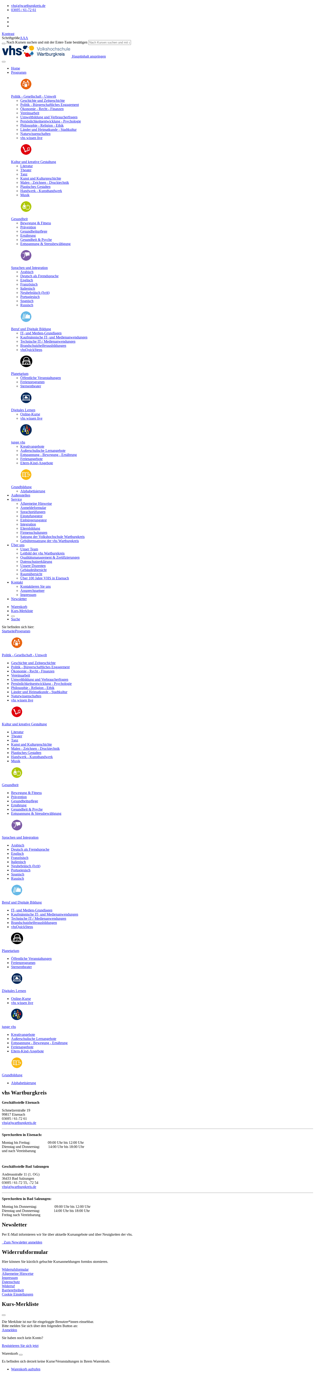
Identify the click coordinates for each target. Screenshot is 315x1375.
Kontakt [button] (17, 582)
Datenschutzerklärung (36, 561)
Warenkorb (19, 607)
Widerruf (8, 1286)
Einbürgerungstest (33, 520)
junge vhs (18, 442)
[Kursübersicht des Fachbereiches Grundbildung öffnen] (26, 479)
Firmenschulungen (33, 532)
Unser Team (29, 549)
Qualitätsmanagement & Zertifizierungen (50, 557)
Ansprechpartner (32, 591)
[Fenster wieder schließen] (4, 1315)
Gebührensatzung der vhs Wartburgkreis (49, 541)
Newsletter (19, 599)
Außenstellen (20, 495)
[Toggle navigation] (4, 61)
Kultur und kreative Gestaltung (33, 162)
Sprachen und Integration (29, 268)
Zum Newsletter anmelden (22, 1242)
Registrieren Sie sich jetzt (20, 1346)
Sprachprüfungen (32, 512)
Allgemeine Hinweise (36, 503)
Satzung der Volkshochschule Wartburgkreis (52, 537)
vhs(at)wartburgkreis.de (19, 1123)
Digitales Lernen (23, 410)
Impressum (28, 595)
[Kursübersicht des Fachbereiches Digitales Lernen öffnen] (26, 402)
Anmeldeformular (33, 508)
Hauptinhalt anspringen (88, 56)
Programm (22, 631)
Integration (28, 524)
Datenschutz (11, 1282)
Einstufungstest (31, 516)
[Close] (21, 1354)
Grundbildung (21, 487)
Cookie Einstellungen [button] (17, 1294)
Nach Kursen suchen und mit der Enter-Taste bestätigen (46, 42)
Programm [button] (18, 72)
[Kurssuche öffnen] (13, 616)
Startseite (8, 631)
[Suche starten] (4, 43)
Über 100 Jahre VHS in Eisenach (44, 578)
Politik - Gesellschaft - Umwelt (33, 96)
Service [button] (16, 499)
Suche (15, 619)
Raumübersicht (31, 574)
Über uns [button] (17, 545)
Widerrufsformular (15, 1269)
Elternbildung (30, 528)
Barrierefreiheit (13, 1290)
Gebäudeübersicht (33, 570)
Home (15, 68)
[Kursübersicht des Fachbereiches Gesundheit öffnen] (26, 211)
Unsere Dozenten (33, 566)
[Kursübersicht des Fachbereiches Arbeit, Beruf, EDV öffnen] (26, 321)
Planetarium (19, 374)
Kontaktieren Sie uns (35, 586)
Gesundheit (19, 219)
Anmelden (9, 1330)
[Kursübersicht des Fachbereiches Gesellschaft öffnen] (26, 88)
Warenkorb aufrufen (25, 1369)
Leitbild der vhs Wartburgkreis (42, 553)
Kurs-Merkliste (22, 611)
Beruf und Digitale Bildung (31, 329)
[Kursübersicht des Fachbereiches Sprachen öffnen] (26, 260)
